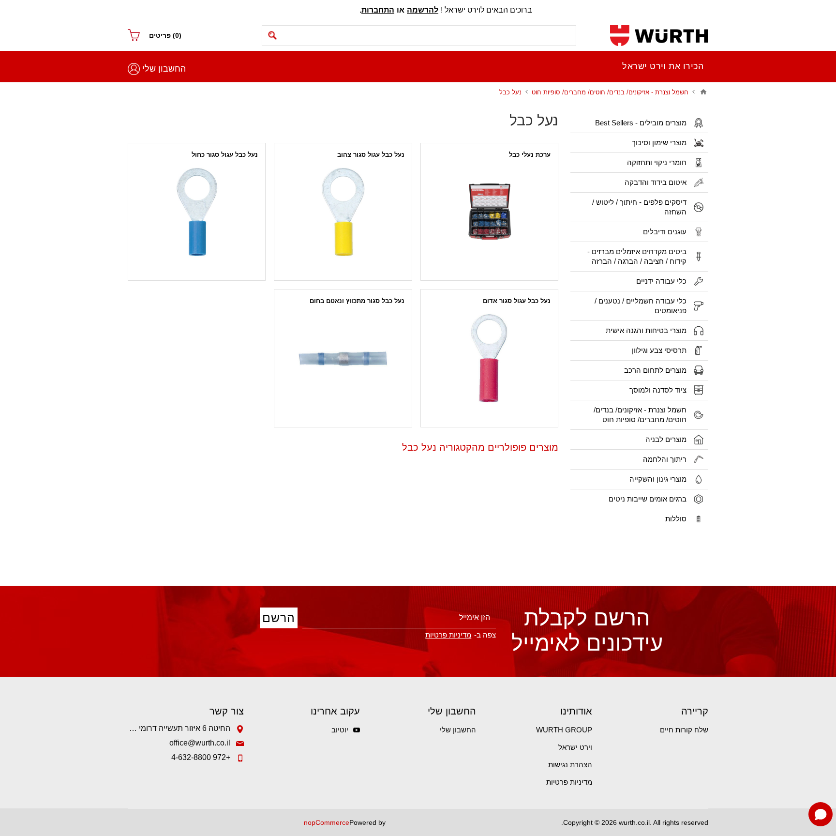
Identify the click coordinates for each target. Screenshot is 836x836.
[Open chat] (820, 814)
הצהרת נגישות (570, 764)
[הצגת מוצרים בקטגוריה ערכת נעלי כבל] (489, 211)
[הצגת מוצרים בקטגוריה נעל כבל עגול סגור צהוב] (342, 211)
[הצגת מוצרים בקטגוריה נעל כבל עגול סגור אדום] (489, 357)
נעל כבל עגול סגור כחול (225, 154)
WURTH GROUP (564, 730)
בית (703, 92)
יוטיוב (339, 730)
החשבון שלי (164, 69)
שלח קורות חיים (684, 730)
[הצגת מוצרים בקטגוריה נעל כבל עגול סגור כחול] (196, 211)
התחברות (377, 10)
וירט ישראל (575, 747)
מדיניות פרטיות (569, 782)
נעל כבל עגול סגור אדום (517, 300)
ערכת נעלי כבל (530, 154)
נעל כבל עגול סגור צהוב (370, 154)
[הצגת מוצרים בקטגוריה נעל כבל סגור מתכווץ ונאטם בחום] (342, 357)
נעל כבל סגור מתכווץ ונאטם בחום (357, 300)
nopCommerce (326, 822)
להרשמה (422, 10)
